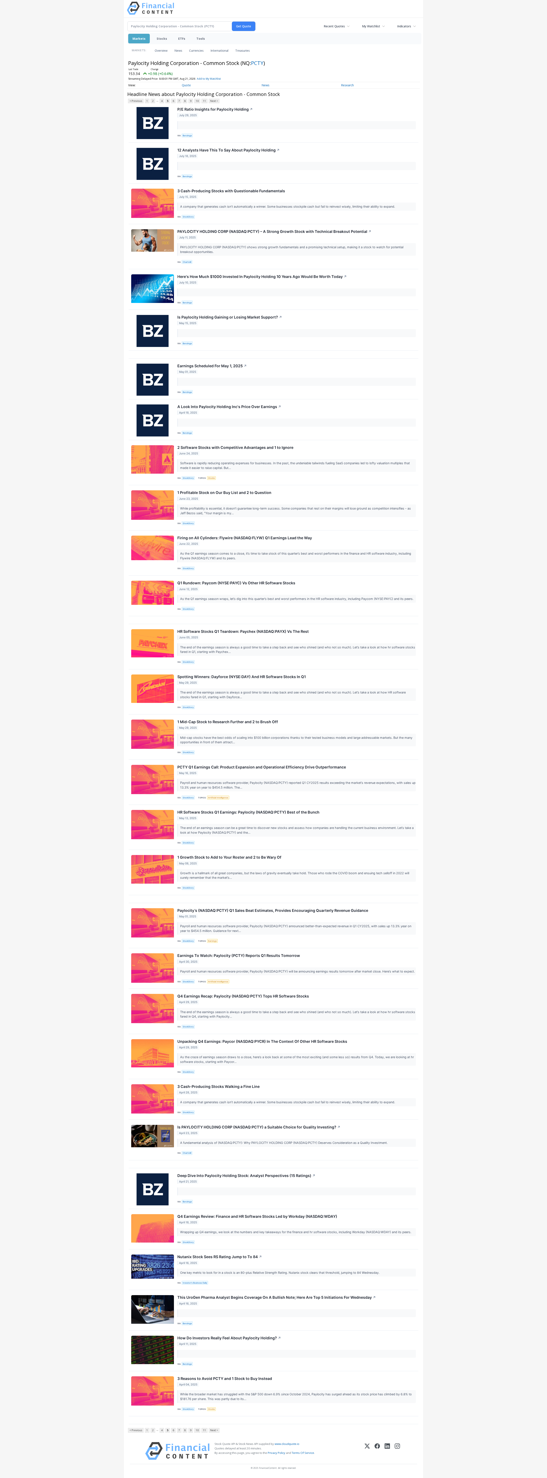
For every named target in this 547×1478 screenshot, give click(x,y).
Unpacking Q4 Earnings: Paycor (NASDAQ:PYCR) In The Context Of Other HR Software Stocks (262, 1041)
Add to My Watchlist (209, 79)
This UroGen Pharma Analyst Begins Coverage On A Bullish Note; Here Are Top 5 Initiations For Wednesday (276, 1297)
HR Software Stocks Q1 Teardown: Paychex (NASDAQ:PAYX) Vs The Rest (243, 631)
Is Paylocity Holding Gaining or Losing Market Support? (229, 317)
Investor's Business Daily (195, 1283)
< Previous (135, 101)
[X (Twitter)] (367, 1451)
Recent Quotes (334, 26)
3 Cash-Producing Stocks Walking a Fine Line (218, 1086)
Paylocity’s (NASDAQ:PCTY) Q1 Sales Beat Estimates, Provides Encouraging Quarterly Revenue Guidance (272, 910)
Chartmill (187, 262)
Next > (214, 101)
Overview (161, 50)
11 (204, 101)
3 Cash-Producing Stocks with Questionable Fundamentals (231, 191)
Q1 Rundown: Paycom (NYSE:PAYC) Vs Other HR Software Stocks (236, 583)
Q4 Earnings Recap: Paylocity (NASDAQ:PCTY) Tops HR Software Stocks (243, 996)
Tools (200, 39)
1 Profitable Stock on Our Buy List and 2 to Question (224, 492)
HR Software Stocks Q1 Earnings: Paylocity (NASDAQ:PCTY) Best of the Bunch (248, 812)
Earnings (212, 941)
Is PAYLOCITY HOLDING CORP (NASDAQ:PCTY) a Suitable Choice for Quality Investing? (258, 1127)
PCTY (257, 62)
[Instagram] (397, 1451)
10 (197, 101)
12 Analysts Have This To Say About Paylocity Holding (228, 150)
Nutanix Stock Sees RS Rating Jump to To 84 (219, 1257)
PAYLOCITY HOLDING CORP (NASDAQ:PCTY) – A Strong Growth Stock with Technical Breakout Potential (274, 231)
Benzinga (187, 135)
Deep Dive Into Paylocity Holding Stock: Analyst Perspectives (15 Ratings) (246, 1175)
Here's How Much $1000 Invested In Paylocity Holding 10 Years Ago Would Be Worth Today (262, 276)
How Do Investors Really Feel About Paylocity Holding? (229, 1338)
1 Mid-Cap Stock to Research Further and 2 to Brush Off (227, 722)
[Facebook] (377, 1451)
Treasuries (242, 50)
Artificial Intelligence (218, 797)
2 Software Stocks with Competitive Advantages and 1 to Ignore (235, 447)
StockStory (188, 217)
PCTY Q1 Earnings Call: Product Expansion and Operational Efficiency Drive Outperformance (261, 767)
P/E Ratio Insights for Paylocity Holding (215, 109)
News (178, 50)
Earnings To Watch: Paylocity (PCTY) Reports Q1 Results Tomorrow (238, 955)
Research (347, 85)
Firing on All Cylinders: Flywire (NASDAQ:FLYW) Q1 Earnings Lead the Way (244, 538)
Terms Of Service (303, 1453)
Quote (186, 85)
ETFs (181, 39)
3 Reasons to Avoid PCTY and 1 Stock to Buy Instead (224, 1378)
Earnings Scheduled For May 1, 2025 (212, 366)
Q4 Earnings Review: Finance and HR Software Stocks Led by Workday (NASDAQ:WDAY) (257, 1216)
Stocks (162, 39)
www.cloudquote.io (287, 1444)
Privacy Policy (276, 1453)
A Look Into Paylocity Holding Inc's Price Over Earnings (229, 406)
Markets (139, 39)
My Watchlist (371, 26)
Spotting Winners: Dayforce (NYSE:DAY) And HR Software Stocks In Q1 (241, 676)
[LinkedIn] (387, 1451)
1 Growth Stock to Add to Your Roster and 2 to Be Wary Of (229, 857)
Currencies (196, 50)
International (219, 50)
